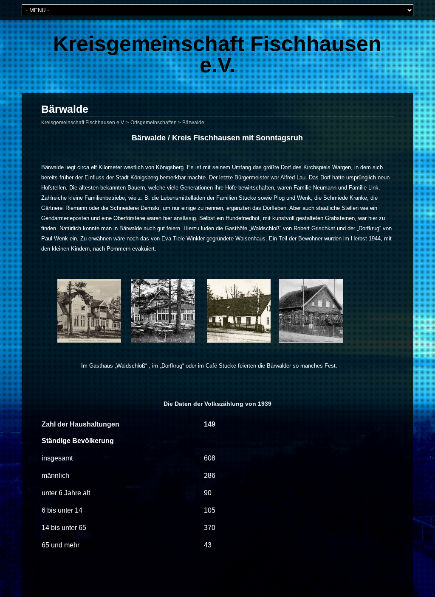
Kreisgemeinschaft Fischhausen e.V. (217, 54)
